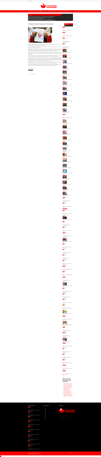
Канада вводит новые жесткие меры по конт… (67, 363)
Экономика (41, 11)
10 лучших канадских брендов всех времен (67, 206)
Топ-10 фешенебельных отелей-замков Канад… (67, 297)
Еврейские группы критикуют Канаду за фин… (34, 448)
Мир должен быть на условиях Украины (67, 129)
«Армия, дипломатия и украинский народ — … (67, 85)
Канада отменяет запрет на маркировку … (66, 258)
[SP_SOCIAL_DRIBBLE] (71, 0)
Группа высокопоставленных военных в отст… (68, 118)
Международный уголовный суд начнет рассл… (67, 168)
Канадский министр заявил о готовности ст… (66, 330)
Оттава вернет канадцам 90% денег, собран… (67, 275)
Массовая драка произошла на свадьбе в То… (67, 291)
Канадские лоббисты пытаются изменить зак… (67, 201)
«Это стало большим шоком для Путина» (67, 162)
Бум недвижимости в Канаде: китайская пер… (66, 236)
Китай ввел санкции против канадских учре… (68, 36)
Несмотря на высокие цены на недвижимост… (67, 336)
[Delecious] (45, 418)
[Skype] (45, 416)
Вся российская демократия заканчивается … (66, 112)
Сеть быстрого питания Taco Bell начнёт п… (67, 247)
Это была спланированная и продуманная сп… (66, 74)
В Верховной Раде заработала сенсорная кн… (67, 107)
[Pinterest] (70, 0)
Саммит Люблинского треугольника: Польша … (67, 79)
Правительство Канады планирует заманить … (67, 264)
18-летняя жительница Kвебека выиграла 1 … (67, 253)
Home (30, 11)
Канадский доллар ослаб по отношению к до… (66, 41)
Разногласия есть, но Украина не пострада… (67, 140)
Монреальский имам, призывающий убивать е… (67, 325)
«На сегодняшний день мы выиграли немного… (68, 156)
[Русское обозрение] (49, 6)
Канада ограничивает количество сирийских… (67, 352)
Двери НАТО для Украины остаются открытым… (67, 95)
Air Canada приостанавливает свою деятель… (67, 30)
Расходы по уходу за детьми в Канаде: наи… (68, 314)
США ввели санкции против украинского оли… (66, 123)
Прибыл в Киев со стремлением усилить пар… (67, 184)
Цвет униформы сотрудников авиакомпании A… (66, 225)
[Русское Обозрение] (67, 410)
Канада (34, 11)
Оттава (37, 11)
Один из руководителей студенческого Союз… (68, 346)
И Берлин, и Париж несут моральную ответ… (68, 64)
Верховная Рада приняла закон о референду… (67, 190)
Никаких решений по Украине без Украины (67, 219)
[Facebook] (65, 0)
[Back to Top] (0, 456)
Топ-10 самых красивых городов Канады (67, 230)
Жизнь (63, 11)
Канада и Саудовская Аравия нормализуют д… (34, 429)
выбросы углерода (65, 381)
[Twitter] (67, 0)
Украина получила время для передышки (66, 134)
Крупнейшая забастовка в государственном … (66, 47)
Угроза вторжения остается (66, 90)
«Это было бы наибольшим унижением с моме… (66, 179)
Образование (50, 11)
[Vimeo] (45, 417)
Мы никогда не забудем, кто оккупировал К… (66, 195)
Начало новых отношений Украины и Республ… (67, 58)
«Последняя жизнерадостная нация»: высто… (68, 303)
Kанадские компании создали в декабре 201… (67, 357)
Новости (66, 11)
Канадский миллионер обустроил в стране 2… (67, 242)
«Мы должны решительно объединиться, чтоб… (66, 145)
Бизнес (55, 11)
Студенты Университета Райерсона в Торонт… (67, 374)
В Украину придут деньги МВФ (67, 341)
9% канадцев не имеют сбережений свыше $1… (67, 319)
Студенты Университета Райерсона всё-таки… (67, 368)
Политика (45, 11)
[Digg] (45, 415)
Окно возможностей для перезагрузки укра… (68, 101)
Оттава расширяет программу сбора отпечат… (67, 214)
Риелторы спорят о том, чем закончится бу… (66, 280)
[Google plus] (68, 0)
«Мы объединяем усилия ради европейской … (67, 151)
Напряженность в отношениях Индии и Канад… (67, 173)
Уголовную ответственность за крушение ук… (67, 52)
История (59, 11)
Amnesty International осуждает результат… (33, 439)
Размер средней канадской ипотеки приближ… (67, 269)
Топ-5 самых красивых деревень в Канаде (67, 308)
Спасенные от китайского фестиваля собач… (67, 286)
